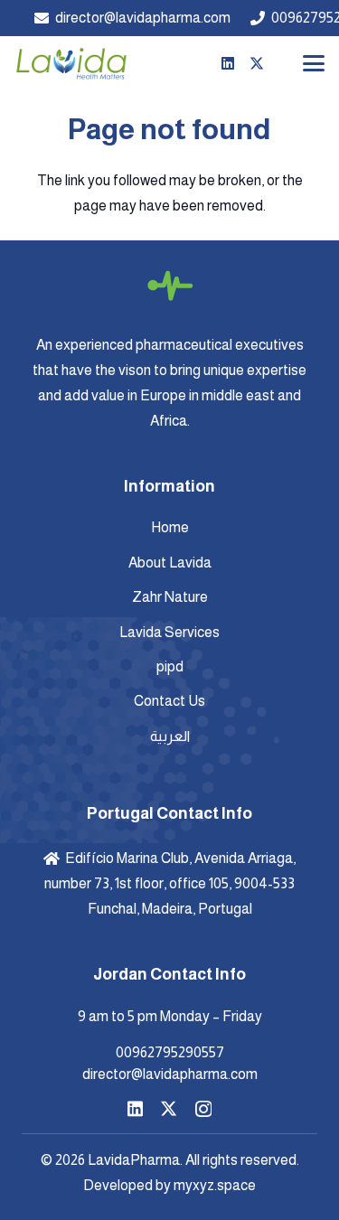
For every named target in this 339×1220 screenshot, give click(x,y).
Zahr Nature (170, 597)
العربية (170, 736)
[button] (313, 63)
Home (170, 527)
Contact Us (169, 701)
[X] (256, 63)
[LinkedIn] (227, 63)
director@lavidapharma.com (170, 1074)
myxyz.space (215, 1185)
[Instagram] (203, 1109)
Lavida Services (169, 632)
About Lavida (170, 562)
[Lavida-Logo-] (70, 63)
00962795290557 (170, 1052)
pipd (170, 666)
